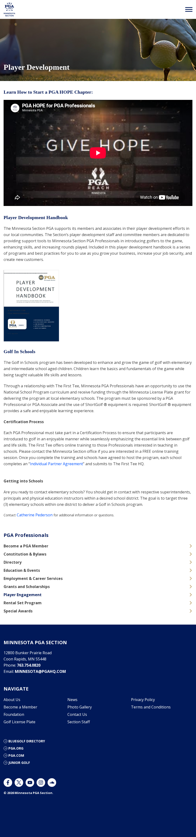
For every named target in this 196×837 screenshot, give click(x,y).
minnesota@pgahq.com (40, 671)
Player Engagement (23, 594)
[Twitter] (19, 782)
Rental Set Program (23, 602)
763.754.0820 (28, 665)
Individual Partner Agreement (56, 463)
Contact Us (77, 714)
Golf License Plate (19, 721)
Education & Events (22, 570)
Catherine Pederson (35, 515)
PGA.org (15, 748)
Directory (13, 562)
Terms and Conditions (151, 707)
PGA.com (16, 755)
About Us (12, 699)
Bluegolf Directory (26, 741)
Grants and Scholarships (27, 586)
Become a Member (20, 707)
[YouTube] (30, 782)
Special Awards (18, 611)
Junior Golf (19, 762)
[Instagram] (41, 782)
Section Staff (78, 721)
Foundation (14, 714)
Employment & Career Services (33, 578)
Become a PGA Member (26, 546)
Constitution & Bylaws (25, 554)
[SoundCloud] (52, 782)
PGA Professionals (26, 535)
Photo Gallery (79, 707)
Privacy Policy (143, 699)
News (72, 699)
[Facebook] (8, 782)
